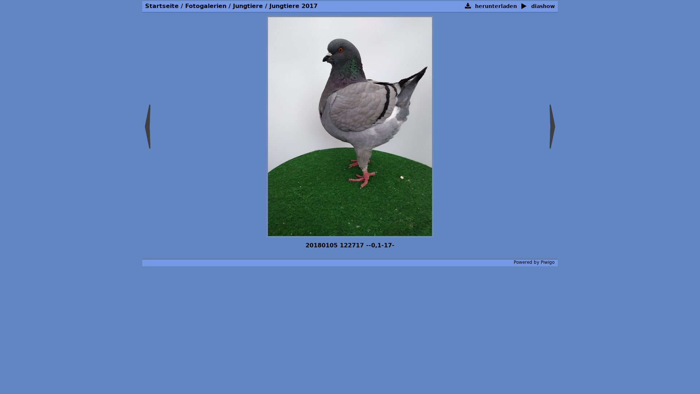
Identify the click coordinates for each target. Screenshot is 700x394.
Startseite (162, 6)
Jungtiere (249, 6)
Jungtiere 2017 (293, 6)
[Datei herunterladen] (467, 6)
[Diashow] (524, 6)
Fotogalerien (205, 6)
